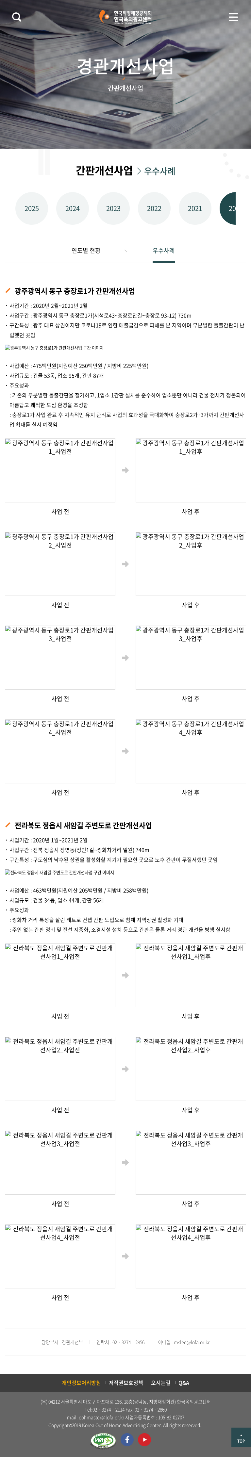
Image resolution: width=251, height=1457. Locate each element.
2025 (32, 208)
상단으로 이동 (241, 1437)
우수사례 (164, 250)
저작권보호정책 (126, 1382)
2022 (154, 208)
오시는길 (161, 1382)
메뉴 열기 (233, 17)
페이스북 (127, 1439)
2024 (72, 208)
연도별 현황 (86, 250)
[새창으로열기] (103, 1441)
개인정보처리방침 (81, 1382)
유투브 (144, 1439)
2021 (195, 208)
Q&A (183, 1382)
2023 (113, 208)
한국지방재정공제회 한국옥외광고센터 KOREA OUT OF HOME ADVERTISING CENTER (125, 17)
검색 (16, 17)
